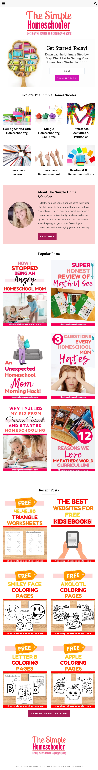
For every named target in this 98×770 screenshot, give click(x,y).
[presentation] (25, 293)
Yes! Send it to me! (66, 78)
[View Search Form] (95, 3)
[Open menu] (3, 3)
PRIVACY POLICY (78, 766)
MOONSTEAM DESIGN (62, 766)
